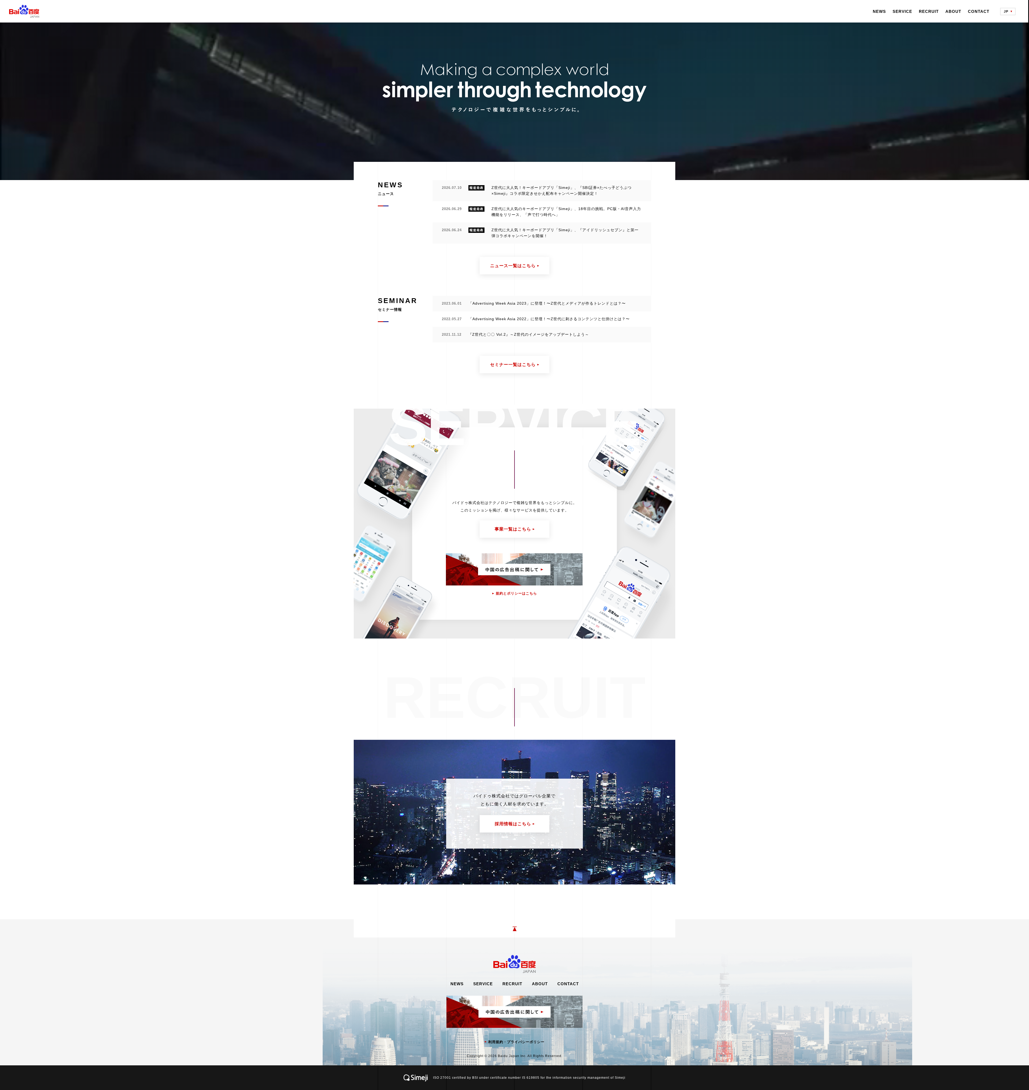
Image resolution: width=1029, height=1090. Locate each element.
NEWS (879, 11)
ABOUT (953, 11)
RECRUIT (929, 11)
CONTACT (978, 11)
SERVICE (902, 11)
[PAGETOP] (514, 928)
